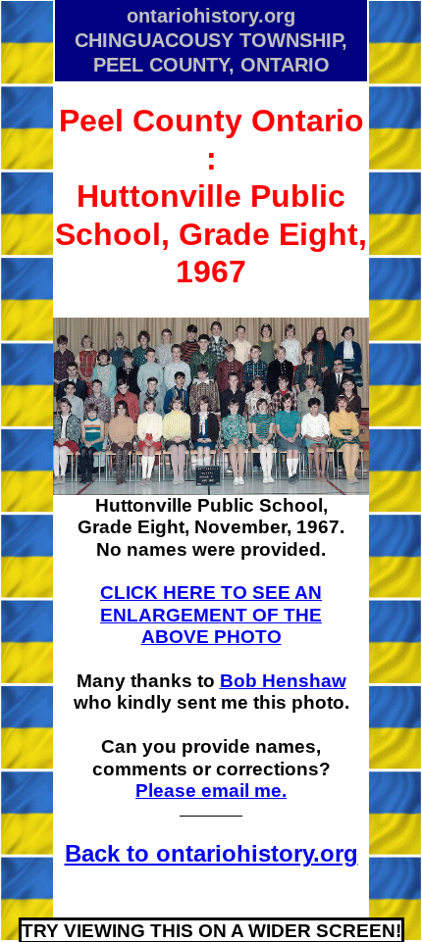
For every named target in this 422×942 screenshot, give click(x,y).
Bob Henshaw (283, 680)
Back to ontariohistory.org (211, 853)
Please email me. (211, 790)
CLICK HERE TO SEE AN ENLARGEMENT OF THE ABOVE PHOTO (211, 614)
